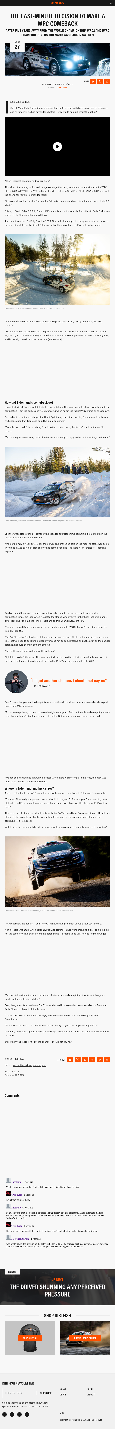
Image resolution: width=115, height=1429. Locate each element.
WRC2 (44, 1065)
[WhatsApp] (107, 81)
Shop (90, 1388)
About (91, 1394)
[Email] (107, 1059)
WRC (30, 1065)
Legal (62, 1412)
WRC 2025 (37, 1065)
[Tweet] (100, 81)
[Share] (93, 81)
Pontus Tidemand (20, 1065)
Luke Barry (62, 87)
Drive (63, 1394)
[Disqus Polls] (57, 1135)
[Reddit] (100, 1059)
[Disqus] (57, 1214)
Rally (63, 1388)
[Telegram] (92, 1059)
